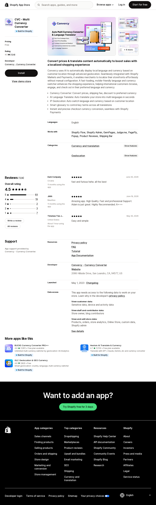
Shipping (69, 471)
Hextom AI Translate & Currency (105, 345)
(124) (12, 54)
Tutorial (75, 251)
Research (99, 465)
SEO (66, 465)
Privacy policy (79, 242)
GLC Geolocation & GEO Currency (31, 360)
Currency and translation (85, 146)
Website (75, 269)
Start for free (140, 4)
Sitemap (72, 495)
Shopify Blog (101, 459)
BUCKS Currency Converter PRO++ (32, 345)
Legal (126, 471)
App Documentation (82, 255)
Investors (128, 448)
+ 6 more (128, 49)
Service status (131, 476)
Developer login (13, 495)
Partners (128, 459)
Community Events (104, 453)
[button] (40, 350)
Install (21, 73)
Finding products (43, 442)
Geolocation (78, 155)
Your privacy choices (92, 495)
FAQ (73, 247)
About (126, 436)
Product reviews (73, 448)
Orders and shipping (45, 453)
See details (77, 331)
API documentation (104, 442)
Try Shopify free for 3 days (78, 406)
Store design (41, 459)
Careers (127, 442)
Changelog (92, 283)
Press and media (132, 453)
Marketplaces (71, 442)
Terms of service (35, 495)
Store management (45, 474)
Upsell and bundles (74, 453)
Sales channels (42, 436)
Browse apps (104, 4)
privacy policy (117, 295)
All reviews (12, 226)
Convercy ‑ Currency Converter (20, 64)
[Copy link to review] (63, 177)
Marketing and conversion (42, 467)
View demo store (21, 81)
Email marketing (73, 459)
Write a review (14, 220)
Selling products (43, 448)
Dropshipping (71, 436)
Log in (121, 4)
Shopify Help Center (105, 436)
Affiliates (128, 465)
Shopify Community (105, 448)
